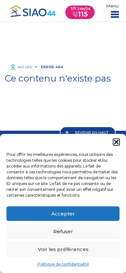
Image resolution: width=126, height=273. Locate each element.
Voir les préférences (63, 249)
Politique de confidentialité (63, 264)
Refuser (63, 231)
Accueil (25, 67)
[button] (116, 142)
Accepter (63, 214)
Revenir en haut (92, 132)
